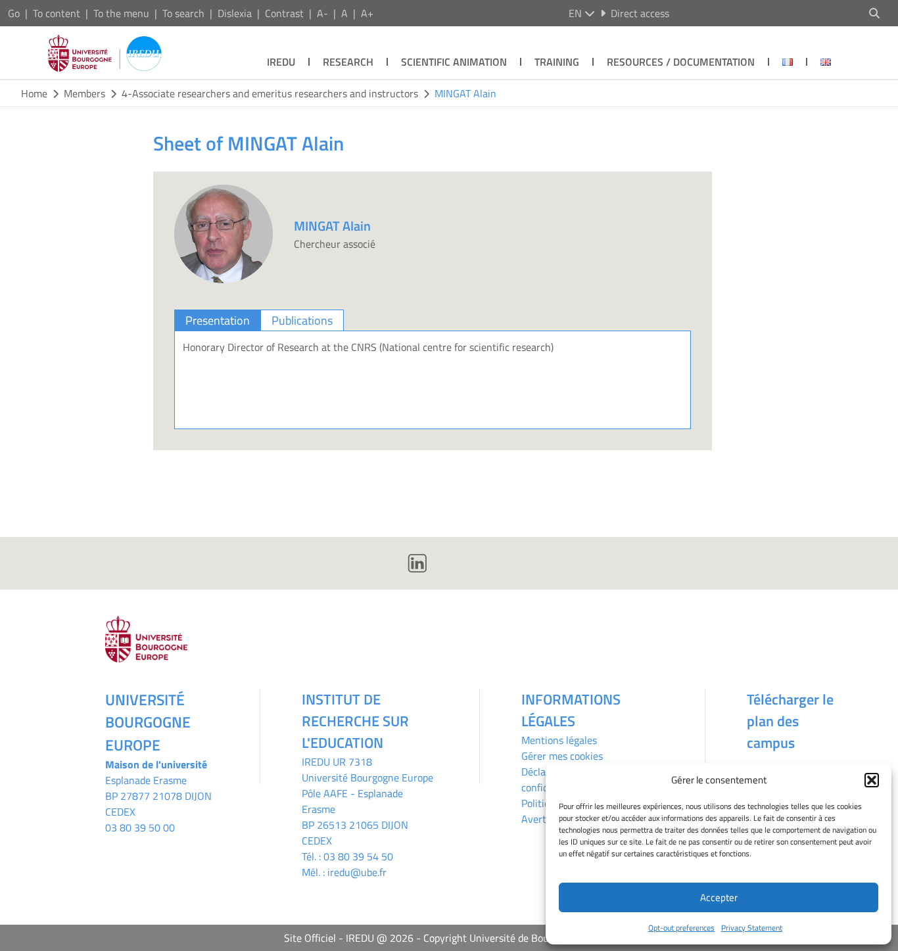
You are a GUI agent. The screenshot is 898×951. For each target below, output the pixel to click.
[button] (871, 780)
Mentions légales (559, 740)
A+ (367, 13)
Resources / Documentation (681, 62)
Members (84, 93)
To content (56, 13)
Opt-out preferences (681, 927)
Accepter (719, 897)
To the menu (121, 13)
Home (34, 93)
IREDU (281, 62)
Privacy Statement (751, 927)
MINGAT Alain (465, 93)
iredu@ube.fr (357, 872)
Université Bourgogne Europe (367, 777)
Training (556, 62)
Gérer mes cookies (562, 756)
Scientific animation (454, 62)
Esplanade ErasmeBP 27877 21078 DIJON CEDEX (158, 796)
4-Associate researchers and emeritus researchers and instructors (270, 93)
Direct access (640, 13)
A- (322, 13)
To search (183, 13)
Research (348, 62)
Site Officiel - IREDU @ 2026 (349, 938)
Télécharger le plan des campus (790, 721)
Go (14, 13)
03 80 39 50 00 (140, 827)
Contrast (284, 13)
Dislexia (235, 13)
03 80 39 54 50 (358, 856)
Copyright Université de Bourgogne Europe (518, 938)
